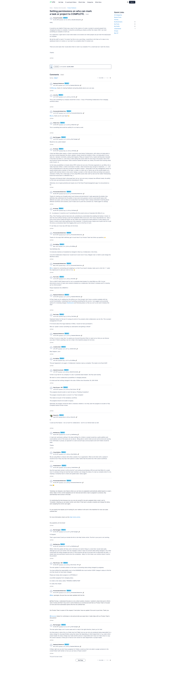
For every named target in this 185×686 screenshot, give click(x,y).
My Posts (124, 24)
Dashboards (70, 303)
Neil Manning (56, 432)
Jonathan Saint (57, 346)
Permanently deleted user (59, 111)
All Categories (118, 15)
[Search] (127, 2)
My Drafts (124, 26)
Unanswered (124, 28)
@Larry (52, 116)
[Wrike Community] (53, 2)
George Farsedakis (58, 17)
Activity (116, 19)
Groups (116, 30)
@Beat (51, 595)
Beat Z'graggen (57, 137)
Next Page (80, 660)
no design (55, 148)
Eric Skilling (56, 244)
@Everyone (53, 616)
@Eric (51, 268)
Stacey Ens (56, 415)
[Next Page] (108, 78)
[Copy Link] (82, 19)
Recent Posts (117, 17)
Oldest (56, 78)
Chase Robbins (57, 452)
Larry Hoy (55, 95)
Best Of (116, 33)
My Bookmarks (124, 21)
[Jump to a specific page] (110, 78)
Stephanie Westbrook (58, 83)
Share (51, 58)
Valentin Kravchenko (58, 370)
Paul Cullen (56, 276)
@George (53, 88)
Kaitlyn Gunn (56, 122)
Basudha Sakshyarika (76, 19)
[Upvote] (51, 66)
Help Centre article (75, 517)
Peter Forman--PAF (58, 387)
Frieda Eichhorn (57, 465)
